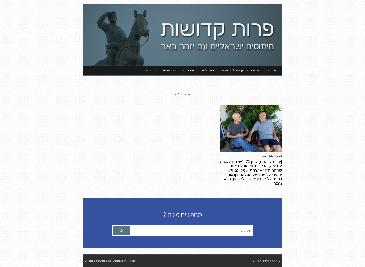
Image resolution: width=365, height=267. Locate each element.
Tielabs (131, 260)
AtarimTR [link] (105, 260)
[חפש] (121, 230)
